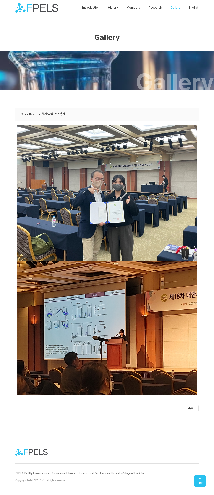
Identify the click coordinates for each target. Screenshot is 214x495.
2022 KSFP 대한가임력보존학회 (42, 114)
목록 (190, 408)
